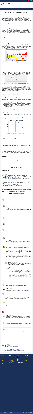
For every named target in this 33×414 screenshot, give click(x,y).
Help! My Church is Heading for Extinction (17, 167)
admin (7, 246)
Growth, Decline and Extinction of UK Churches (23, 83)
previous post (4, 17)
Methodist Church (5, 173)
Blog (4, 8)
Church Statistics (10, 191)
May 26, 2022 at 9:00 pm (11, 246)
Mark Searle (6, 322)
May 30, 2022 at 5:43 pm (14, 262)
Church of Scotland (17, 172)
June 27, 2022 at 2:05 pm (9, 344)
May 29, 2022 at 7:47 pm (11, 288)
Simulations (17, 8)
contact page (16, 346)
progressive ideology (17, 191)
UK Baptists (23, 173)
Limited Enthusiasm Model (6, 20)
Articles (14, 8)
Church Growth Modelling (5, 4)
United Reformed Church (27, 172)
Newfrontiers (26, 173)
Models (11, 8)
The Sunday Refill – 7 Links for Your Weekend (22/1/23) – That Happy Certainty (12, 349)
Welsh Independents (15, 173)
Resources (25, 8)
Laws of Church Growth (11, 360)
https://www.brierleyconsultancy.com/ (19, 290)
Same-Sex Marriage (22, 191)
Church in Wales (22, 172)
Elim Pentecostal (20, 173)
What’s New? (2, 0)
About (5, 0)
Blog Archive (3, 360)
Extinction (13, 191)
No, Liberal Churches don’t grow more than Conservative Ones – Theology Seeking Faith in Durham (14, 350)
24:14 (25, 187)
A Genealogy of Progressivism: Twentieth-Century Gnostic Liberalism (12, 178)
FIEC (5, 174)
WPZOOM (30, 412)
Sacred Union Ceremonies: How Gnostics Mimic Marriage (11, 180)
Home (1, 8)
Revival (21, 8)
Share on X (11, 193)
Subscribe (7, 8)
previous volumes (25, 175)
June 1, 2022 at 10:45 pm (14, 267)
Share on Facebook (16, 193)
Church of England (12, 172)
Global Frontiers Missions (14, 187)
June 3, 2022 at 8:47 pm (10, 301)
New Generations (9, 187)
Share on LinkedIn (22, 193)
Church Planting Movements (21, 187)
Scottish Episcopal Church (9, 174)
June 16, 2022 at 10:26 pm (11, 315)
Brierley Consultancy (19, 175)
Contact (7, 0)
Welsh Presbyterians (9, 173)
